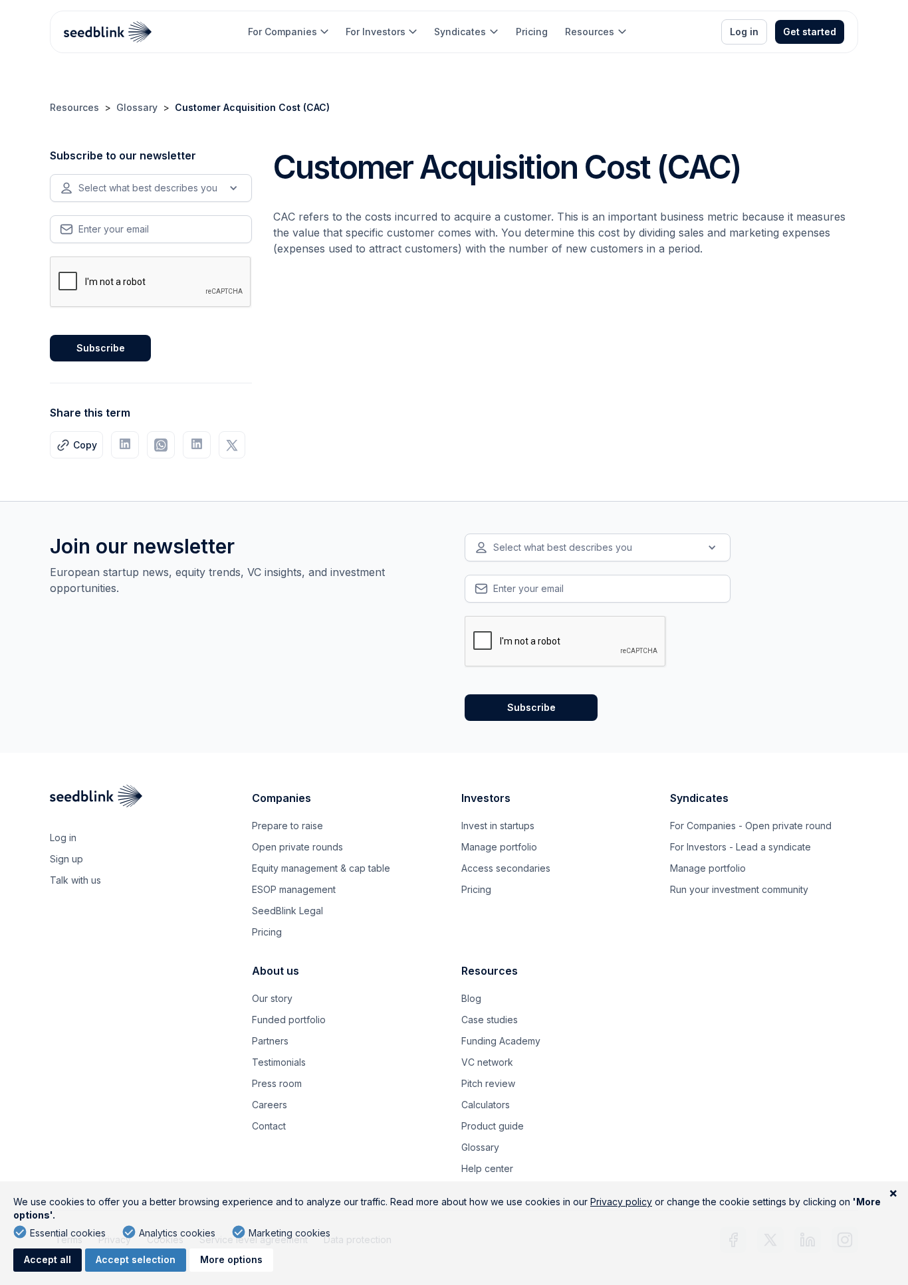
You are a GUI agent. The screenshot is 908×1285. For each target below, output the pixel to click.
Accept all (47, 1259)
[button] (288, 32)
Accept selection (135, 1259)
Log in (744, 31)
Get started (809, 31)
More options (231, 1259)
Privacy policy (621, 1201)
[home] (108, 32)
